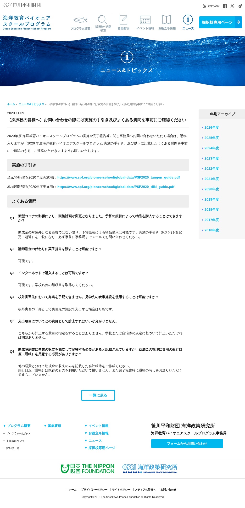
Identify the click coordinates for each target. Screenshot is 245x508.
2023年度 (212, 158)
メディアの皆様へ (145, 489)
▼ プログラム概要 (17, 426)
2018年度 (212, 209)
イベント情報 (145, 22)
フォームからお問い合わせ (187, 443)
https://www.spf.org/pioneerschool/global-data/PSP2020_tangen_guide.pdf (118, 177)
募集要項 (123, 22)
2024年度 (212, 148)
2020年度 (212, 189)
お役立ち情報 (167, 22)
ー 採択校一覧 (11, 448)
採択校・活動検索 (102, 22)
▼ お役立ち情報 (96, 433)
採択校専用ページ (220, 22)
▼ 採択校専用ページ (99, 448)
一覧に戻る (98, 395)
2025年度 (212, 138)
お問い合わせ (168, 489)
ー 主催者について (14, 440)
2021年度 (212, 179)
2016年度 (212, 230)
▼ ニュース (93, 440)
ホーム (11, 104)
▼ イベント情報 (96, 426)
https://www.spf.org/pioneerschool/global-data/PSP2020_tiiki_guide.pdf (115, 187)
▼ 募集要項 (52, 426)
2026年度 (212, 127)
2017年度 (212, 220)
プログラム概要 (80, 22)
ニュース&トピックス (188, 22)
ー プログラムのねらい (16, 433)
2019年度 (212, 199)
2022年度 (212, 168)
